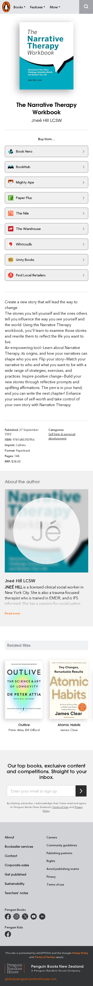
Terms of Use (60, 807)
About (9, 837)
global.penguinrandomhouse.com (31, 978)
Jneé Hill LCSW (46, 120)
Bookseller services (19, 846)
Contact (11, 856)
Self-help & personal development (61, 436)
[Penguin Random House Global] (18, 968)
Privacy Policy (80, 953)
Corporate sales (17, 865)
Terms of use (55, 884)
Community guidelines (61, 845)
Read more (12, 613)
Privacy (51, 876)
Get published (15, 874)
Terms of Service (45, 957)
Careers (51, 837)
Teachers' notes (16, 893)
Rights (50, 861)
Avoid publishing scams (62, 868)
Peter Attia (16, 729)
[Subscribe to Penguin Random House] (81, 791)
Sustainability (14, 883)
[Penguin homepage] (6, 6)
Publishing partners (59, 853)
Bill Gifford (32, 729)
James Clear (69, 729)
